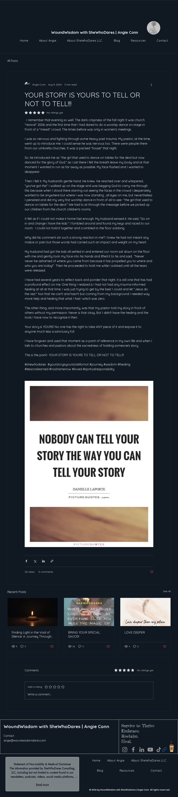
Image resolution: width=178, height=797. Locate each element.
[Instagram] (124, 749)
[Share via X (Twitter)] (35, 561)
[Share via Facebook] (26, 561)
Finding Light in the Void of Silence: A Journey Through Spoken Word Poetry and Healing (31, 634)
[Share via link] (52, 561)
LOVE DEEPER (134, 632)
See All (167, 591)
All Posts (12, 60)
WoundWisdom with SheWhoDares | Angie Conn (56, 726)
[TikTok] (158, 749)
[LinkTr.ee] (164, 749)
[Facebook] (133, 749)
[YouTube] (150, 749)
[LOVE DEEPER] (145, 612)
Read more (42, 784)
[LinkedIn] (141, 749)
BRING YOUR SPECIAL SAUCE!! (84, 634)
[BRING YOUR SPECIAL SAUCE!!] (89, 612)
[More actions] (151, 85)
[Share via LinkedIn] (43, 561)
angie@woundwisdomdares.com (25, 740)
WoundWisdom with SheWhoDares (83, 32)
